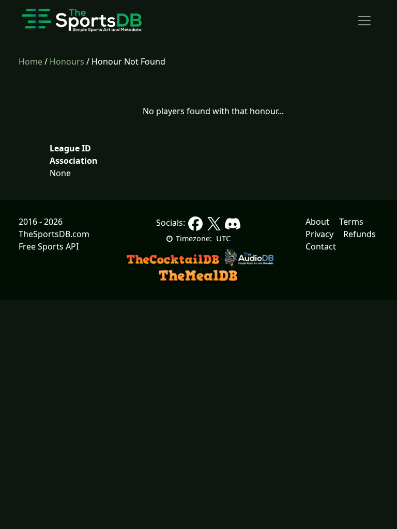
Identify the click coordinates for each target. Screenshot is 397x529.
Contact (321, 246)
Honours (67, 61)
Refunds (359, 234)
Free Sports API (49, 246)
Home (30, 61)
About (317, 221)
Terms (351, 221)
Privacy (319, 234)
